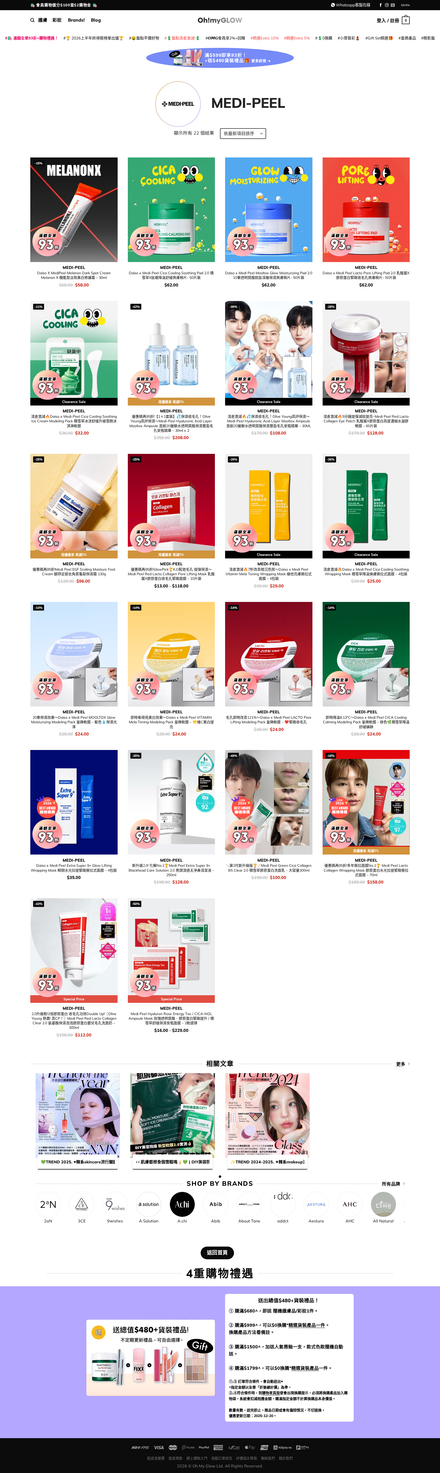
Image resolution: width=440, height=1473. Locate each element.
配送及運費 (155, 1458)
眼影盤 (429, 38)
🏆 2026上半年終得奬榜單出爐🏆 (95, 38)
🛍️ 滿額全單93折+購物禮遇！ (32, 38)
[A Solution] (148, 1204)
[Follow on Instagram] (387, 5)
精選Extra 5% (298, 38)
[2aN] (48, 1204)
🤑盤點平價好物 (145, 38)
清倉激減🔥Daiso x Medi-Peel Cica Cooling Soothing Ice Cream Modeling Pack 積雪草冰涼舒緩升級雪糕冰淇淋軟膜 (74, 421)
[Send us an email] (393, 5)
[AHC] (350, 1204)
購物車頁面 (271, 1393)
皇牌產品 (408, 38)
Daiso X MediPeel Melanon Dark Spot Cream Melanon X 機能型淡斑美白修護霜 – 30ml (74, 275)
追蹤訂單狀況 (221, 1458)
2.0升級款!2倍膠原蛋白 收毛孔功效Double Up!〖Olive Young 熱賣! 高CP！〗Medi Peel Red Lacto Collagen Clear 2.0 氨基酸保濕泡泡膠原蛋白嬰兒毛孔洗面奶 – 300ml (74, 1021)
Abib (215, 1221)
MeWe (405, 5)
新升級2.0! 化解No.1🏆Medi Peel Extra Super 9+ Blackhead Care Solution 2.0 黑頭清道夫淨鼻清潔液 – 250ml (171, 870)
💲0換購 (325, 38)
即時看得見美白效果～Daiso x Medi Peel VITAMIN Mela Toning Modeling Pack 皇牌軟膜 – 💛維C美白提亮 (171, 722)
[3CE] (81, 1204)
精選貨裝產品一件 (306, 1325)
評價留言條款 (246, 1458)
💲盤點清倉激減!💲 (183, 38)
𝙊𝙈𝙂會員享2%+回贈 (226, 38)
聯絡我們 (268, 1458)
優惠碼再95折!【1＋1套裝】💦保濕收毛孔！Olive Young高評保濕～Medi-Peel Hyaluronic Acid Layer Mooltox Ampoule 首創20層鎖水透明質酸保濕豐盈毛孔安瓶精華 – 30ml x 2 (171, 423)
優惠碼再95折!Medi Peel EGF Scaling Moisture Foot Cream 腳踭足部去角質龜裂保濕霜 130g (74, 571)
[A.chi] (182, 1204)
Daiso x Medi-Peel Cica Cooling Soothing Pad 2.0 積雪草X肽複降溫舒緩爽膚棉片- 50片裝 (171, 275)
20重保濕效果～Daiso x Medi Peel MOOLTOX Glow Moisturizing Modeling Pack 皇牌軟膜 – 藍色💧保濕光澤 (74, 722)
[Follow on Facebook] (381, 5)
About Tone (249, 1221)
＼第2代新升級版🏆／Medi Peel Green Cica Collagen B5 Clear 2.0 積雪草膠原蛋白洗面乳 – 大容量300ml (268, 867)
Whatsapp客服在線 (353, 4)
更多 (400, 1064)
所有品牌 (391, 1184)
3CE (82, 1221)
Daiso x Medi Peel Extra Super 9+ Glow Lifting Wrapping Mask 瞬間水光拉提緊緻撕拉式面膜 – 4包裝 (74, 867)
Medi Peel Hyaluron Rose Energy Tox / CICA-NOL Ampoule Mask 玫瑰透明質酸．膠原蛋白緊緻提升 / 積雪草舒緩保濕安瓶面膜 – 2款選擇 (171, 1019)
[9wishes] (115, 1204)
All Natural (383, 1221)
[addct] (283, 1204)
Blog (96, 20)
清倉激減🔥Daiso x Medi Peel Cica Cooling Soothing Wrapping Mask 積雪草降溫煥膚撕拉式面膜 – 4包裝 (366, 571)
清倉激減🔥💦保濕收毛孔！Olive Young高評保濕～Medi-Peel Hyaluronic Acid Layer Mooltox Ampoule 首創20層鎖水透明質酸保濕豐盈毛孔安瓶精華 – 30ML (268, 421)
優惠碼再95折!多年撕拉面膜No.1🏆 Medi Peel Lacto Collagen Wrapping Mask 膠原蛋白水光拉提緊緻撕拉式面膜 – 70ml (366, 870)
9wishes (115, 1221)
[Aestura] (316, 1204)
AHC (350, 1221)
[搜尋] (32, 20)
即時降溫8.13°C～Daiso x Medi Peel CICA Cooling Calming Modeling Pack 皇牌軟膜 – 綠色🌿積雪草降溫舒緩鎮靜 (366, 722)
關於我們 (286, 1458)
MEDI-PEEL (74, 267)
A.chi (182, 1221)
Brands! (76, 20)
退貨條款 (176, 1458)
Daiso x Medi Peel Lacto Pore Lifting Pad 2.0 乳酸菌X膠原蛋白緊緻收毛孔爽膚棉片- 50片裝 (366, 275)
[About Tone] (249, 1204)
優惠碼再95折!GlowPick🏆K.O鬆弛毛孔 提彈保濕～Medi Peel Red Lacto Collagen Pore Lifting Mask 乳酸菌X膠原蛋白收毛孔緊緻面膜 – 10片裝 (171, 574)
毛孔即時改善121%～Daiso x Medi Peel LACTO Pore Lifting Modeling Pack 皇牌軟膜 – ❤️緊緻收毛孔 (268, 719)
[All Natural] (383, 1204)
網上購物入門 (196, 1458)
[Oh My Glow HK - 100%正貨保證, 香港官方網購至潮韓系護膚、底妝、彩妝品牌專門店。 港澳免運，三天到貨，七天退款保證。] (220, 20)
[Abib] (215, 1204)
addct (282, 1221)
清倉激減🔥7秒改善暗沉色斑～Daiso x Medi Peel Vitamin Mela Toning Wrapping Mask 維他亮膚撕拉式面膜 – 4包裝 (269, 574)
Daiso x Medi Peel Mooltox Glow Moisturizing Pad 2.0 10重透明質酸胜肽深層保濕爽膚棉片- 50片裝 (268, 275)
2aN (48, 1221)
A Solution (148, 1221)
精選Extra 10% (266, 38)
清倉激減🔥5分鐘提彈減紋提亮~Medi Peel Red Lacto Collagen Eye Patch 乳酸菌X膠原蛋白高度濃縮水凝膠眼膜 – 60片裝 (366, 421)
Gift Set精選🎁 (380, 38)
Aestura (316, 1221)
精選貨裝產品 (305, 1368)
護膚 (42, 20)
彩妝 (57, 20)
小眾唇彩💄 (350, 38)
